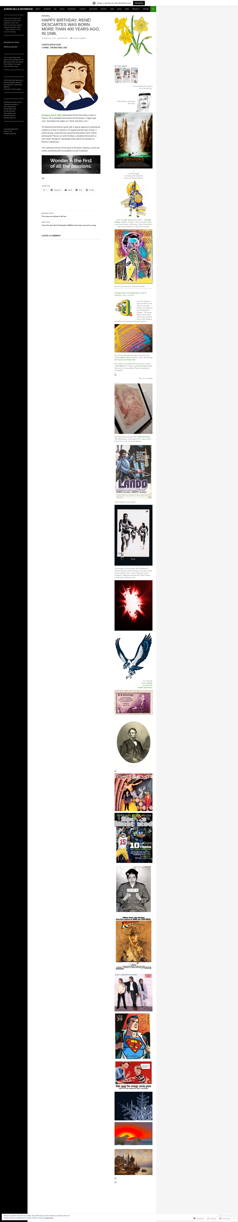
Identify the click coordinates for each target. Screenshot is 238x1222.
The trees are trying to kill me (54, 214)
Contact (82, 9)
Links (112, 9)
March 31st (49, 115)
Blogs (62, 9)
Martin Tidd (124, 357)
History (104, 9)
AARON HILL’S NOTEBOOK (18, 9)
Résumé (146, 9)
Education (93, 9)
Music (119, 9)
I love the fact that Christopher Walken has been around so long (69, 223)
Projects (136, 9)
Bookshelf (72, 9)
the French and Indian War (125, 360)
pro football (147, 683)
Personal (46, 16)
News (127, 9)
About (38, 9)
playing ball (134, 293)
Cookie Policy (49, 1218)
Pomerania (143, 366)
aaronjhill (64, 38)
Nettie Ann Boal (144, 437)
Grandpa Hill (119, 293)
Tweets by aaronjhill (10, 47)
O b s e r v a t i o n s (11, 42)
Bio (55, 9)
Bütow (122, 366)
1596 (59, 115)
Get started (139, 3)
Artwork (47, 9)
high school (128, 220)
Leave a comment (79, 38)
